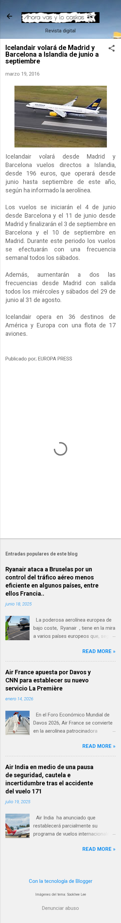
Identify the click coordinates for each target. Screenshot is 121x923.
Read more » (99, 651)
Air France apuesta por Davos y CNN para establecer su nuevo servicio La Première (48, 680)
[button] (112, 49)
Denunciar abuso (60, 908)
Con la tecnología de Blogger (60, 881)
